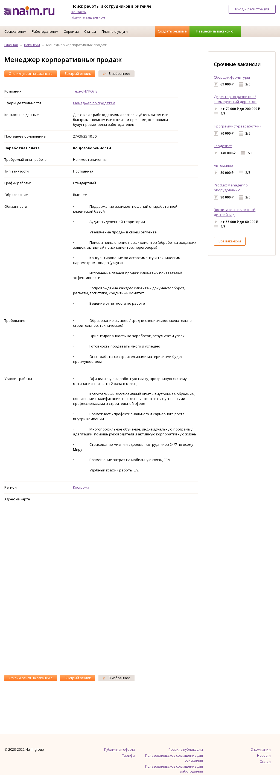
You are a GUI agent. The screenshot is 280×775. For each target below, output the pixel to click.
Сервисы (71, 31)
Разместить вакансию (215, 31)
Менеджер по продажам (94, 102)
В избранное (119, 73)
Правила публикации (185, 749)
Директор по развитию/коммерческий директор (235, 99)
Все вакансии (229, 241)
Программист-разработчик (237, 126)
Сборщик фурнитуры (232, 77)
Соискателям (15, 31)
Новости (264, 755)
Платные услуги (114, 31)
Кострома (81, 487)
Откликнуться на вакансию (30, 73)
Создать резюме (172, 31)
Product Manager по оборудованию (231, 187)
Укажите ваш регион (88, 17)
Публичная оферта (119, 749)
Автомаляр (223, 165)
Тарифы (128, 755)
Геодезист (223, 145)
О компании (260, 749)
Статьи (90, 31)
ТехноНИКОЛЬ (85, 91)
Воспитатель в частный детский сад (234, 212)
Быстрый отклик (78, 73)
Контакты (78, 12)
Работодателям (45, 31)
